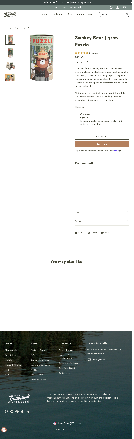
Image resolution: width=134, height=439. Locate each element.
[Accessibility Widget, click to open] (4, 429)
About (79, 14)
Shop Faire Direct (67, 368)
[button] (82, 52)
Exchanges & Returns (40, 364)
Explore (56, 14)
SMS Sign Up (65, 373)
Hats (7, 369)
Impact (78, 211)
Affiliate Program (66, 350)
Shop (44, 14)
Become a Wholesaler (69, 363)
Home (7, 27)
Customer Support (39, 350)
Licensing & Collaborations (65, 357)
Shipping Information (40, 359)
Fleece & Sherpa (13, 364)
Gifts (68, 14)
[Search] (127, 14)
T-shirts (8, 359)
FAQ (33, 355)
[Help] (111, 7)
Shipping (78, 62)
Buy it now (102, 144)
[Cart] (124, 7)
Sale (90, 14)
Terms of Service (38, 379)
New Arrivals (11, 350)
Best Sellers (10, 355)
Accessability (37, 374)
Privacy (34, 369)
